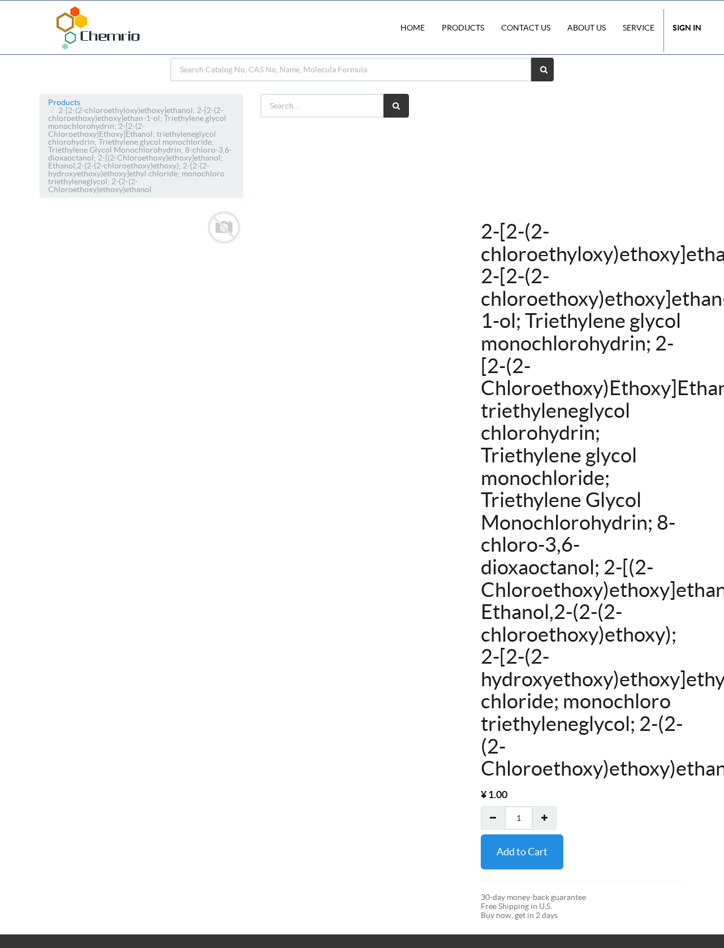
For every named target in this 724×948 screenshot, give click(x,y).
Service (638, 27)
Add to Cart (522, 852)
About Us (586, 27)
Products (64, 102)
